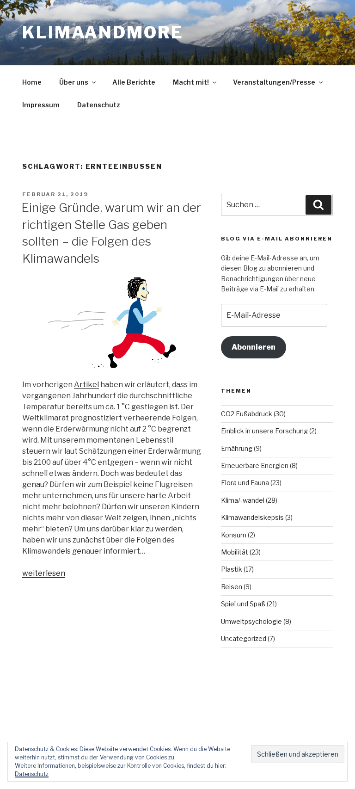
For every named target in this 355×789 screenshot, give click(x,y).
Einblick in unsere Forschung (264, 431)
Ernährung (236, 448)
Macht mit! (191, 82)
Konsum (233, 535)
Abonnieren (253, 347)
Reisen (231, 587)
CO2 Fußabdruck (246, 414)
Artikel (86, 384)
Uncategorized (243, 638)
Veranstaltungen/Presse (274, 82)
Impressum (41, 105)
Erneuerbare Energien (254, 465)
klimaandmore (103, 32)
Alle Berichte (133, 82)
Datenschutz (98, 105)
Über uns (73, 82)
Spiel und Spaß (243, 604)
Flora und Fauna (245, 483)
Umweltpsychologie (251, 621)
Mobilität (234, 552)
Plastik (231, 569)
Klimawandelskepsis (252, 517)
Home (32, 82)
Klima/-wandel (242, 500)
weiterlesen (43, 573)
